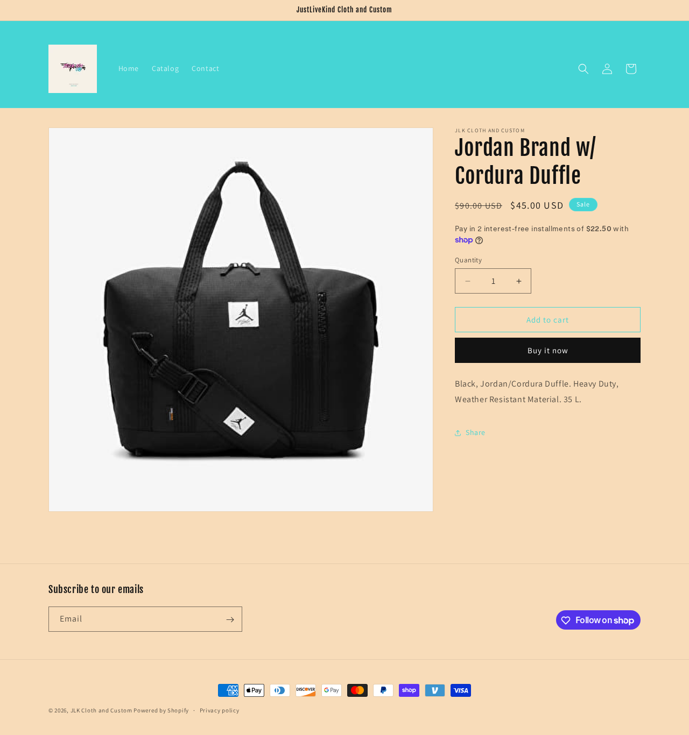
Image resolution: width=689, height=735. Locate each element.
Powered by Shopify (161, 710)
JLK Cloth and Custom (101, 710)
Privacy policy (220, 709)
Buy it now (548, 350)
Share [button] (476, 432)
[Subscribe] (230, 619)
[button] (583, 69)
